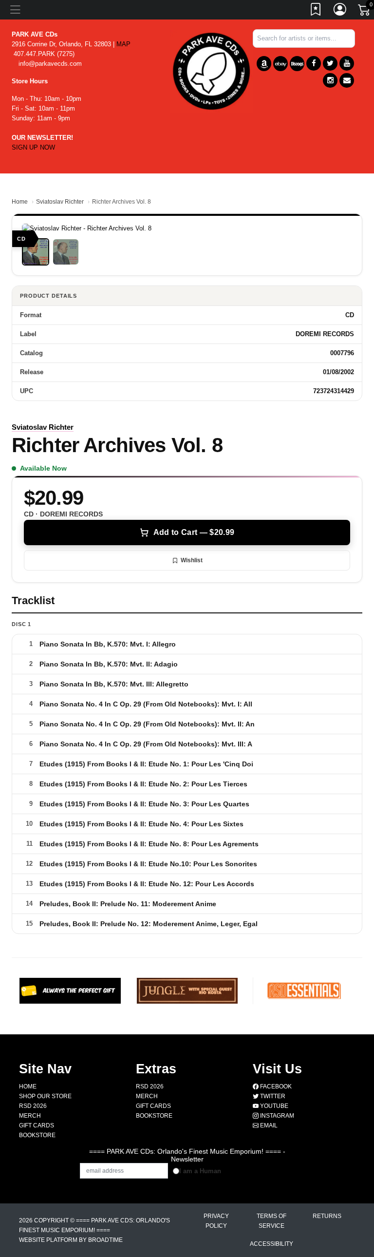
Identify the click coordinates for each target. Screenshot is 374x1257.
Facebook (275, 1086)
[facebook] (313, 63)
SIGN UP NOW (33, 147)
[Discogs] (297, 63)
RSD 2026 (33, 1106)
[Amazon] (264, 63)
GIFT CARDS (36, 1125)
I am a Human (200, 1171)
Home (20, 201)
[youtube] (346, 63)
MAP (123, 44)
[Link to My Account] (340, 11)
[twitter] (330, 63)
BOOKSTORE (37, 1135)
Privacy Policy (216, 1221)
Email (268, 1125)
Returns (327, 1216)
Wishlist (192, 560)
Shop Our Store (45, 1096)
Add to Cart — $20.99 (193, 532)
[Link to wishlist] (316, 11)
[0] (364, 12)
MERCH (30, 1115)
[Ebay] (280, 63)
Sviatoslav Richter (60, 201)
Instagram (276, 1115)
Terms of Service (271, 1221)
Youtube (273, 1106)
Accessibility (271, 1243)
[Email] (346, 80)
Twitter (272, 1096)
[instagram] (330, 80)
